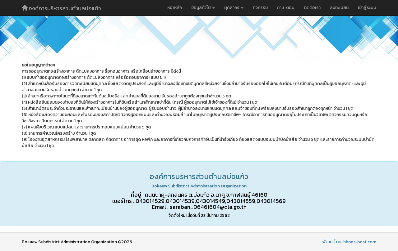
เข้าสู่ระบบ (367, 7)
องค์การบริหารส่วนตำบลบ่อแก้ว (64, 8)
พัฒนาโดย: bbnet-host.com (349, 242)
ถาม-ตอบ (285, 7)
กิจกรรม (260, 7)
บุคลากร (232, 7)
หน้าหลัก (174, 7)
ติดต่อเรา (312, 7)
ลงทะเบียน (339, 7)
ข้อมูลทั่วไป (201, 7)
